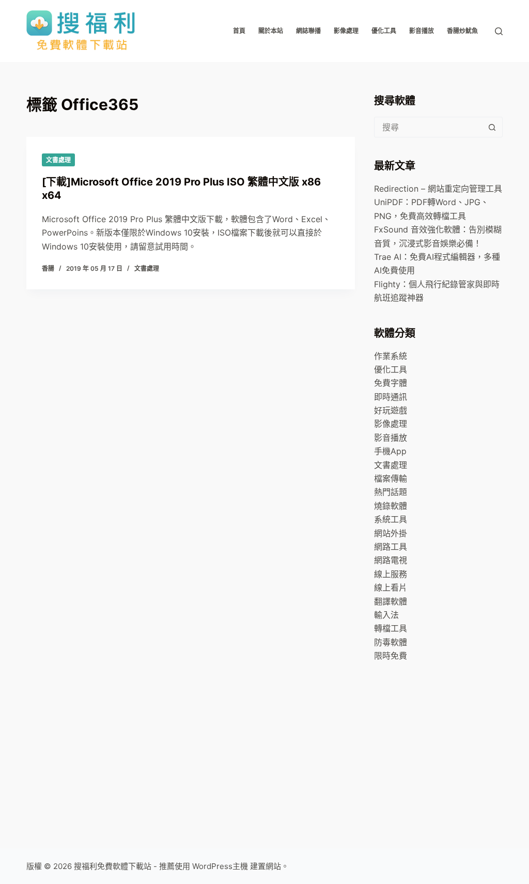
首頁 (239, 31)
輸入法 (386, 615)
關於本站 (270, 31)
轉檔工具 (390, 628)
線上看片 (390, 587)
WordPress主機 (220, 866)
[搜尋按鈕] (492, 127)
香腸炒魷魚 (462, 31)
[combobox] (429, 127)
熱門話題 (390, 492)
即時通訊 (390, 397)
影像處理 (346, 31)
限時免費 (390, 655)
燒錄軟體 (390, 506)
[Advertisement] (451, 748)
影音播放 (421, 31)
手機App (390, 451)
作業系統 (390, 356)
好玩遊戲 (390, 410)
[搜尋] (499, 31)
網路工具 (390, 546)
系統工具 (390, 519)
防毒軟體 (390, 642)
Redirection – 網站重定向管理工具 (438, 188)
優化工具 (383, 31)
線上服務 (390, 574)
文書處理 (58, 160)
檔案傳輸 (390, 478)
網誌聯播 (308, 31)
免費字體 (390, 383)
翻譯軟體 (390, 601)
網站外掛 (390, 533)
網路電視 (390, 560)
